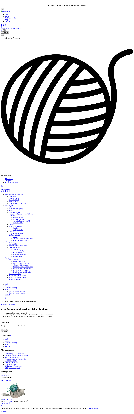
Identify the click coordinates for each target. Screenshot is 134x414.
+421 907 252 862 (16, 28)
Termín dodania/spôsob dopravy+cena (16, 355)
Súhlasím (3, 411)
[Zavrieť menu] (2, 35)
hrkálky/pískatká (18, 230)
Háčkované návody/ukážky (17, 275)
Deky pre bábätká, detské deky (22, 265)
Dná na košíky (17, 253)
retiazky (15, 237)
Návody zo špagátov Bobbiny (18, 277)
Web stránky (5, 403)
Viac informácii (93, 408)
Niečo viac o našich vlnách (13, 357)
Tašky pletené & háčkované (21, 263)
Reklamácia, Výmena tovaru (13, 366)
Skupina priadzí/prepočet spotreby (15, 359)
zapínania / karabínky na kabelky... (23, 238)
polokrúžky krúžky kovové (21, 240)
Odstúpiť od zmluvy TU (12, 368)
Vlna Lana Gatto (14, 198)
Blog (6, 20)
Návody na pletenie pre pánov (22, 268)
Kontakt (7, 21)
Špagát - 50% (13, 244)
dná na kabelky (17, 256)
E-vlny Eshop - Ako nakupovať (14, 354)
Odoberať (4, 331)
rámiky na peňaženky (19, 254)
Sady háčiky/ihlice (14, 212)
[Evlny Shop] (7, 399)
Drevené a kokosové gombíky (22, 221)
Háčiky (11, 210)
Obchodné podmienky (12, 362)
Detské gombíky (18, 217)
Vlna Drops (12, 196)
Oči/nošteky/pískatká (15, 226)
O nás (6, 14)
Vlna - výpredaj (13, 201)
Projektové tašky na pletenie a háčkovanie (22, 214)
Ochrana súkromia (10, 364)
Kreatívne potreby (14, 247)
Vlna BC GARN (14, 200)
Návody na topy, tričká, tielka (22, 272)
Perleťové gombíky (19, 219)
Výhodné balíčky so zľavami (18, 245)
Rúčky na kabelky (18, 251)
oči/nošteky (16, 228)
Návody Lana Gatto (15, 274)
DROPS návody (14, 260)
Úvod (6, 298)
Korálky (11, 231)
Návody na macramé (15, 279)
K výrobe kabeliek (14, 235)
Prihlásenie (9, 179)
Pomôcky (12, 224)
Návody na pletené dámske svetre (23, 267)
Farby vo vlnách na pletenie (17, 291)
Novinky (7, 16)
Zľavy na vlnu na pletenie (17, 293)
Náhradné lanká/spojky (16, 208)
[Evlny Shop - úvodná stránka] (5, 11)
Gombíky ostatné (18, 223)
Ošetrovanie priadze (11, 361)
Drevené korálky (18, 233)
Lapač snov (16, 249)
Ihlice (10, 207)
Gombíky (12, 216)
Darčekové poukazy (11, 18)
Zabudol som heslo (12, 182)
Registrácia (9, 181)
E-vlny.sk (9, 401)
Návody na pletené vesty (20, 270)
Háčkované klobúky (19, 261)
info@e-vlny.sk (5, 28)
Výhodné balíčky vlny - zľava (18, 203)
